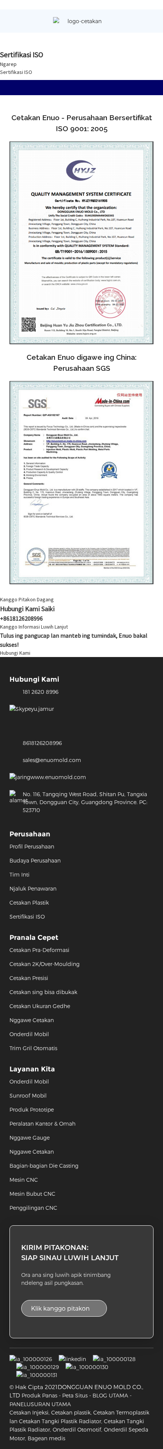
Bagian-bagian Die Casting (43, 1165)
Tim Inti (19, 874)
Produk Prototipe (31, 1109)
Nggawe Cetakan (31, 1020)
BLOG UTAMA (110, 1395)
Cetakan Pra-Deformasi (39, 950)
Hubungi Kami (15, 652)
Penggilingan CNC (33, 1207)
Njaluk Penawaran (32, 888)
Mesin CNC (23, 1179)
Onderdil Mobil (29, 1034)
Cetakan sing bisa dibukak (43, 992)
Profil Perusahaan (31, 846)
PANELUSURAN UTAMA (40, 1404)
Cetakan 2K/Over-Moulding (44, 964)
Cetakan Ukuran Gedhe (39, 1006)
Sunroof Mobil (28, 1095)
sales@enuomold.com (52, 760)
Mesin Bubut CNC (32, 1193)
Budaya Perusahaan (35, 860)
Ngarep (8, 64)
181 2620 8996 (40, 691)
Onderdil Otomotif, (77, 1429)
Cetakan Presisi (28, 978)
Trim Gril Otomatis (33, 1048)
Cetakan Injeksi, (29, 1412)
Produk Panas (39, 1395)
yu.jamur (42, 709)
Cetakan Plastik (29, 902)
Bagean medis (46, 1438)
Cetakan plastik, (71, 1412)
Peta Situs (75, 1395)
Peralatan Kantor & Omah (42, 1123)
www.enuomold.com (58, 777)
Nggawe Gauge (29, 1137)
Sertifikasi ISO (16, 72)
